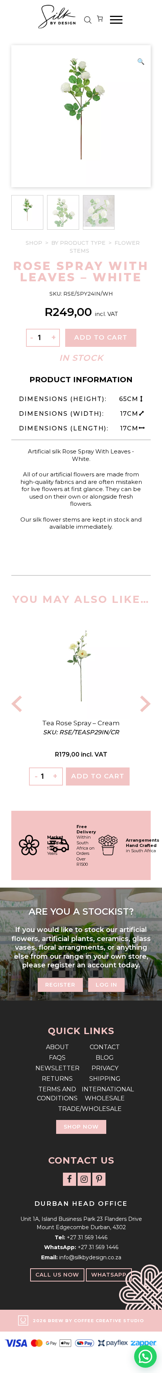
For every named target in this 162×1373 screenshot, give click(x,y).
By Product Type (78, 243)
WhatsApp (109, 1274)
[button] (141, 61)
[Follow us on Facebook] (69, 1179)
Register (60, 984)
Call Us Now (57, 1274)
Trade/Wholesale (81, 1108)
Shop (34, 243)
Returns (57, 1078)
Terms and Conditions (57, 1094)
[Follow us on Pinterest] (98, 1179)
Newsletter (57, 1068)
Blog (105, 1057)
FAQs (57, 1057)
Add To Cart (97, 776)
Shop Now (81, 1126)
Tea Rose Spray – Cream (81, 723)
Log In (106, 984)
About (57, 1047)
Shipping (105, 1078)
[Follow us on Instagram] (84, 1179)
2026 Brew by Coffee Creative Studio (88, 1320)
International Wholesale (105, 1094)
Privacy (105, 1068)
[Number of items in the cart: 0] (99, 20)
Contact (105, 1047)
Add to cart (100, 337)
